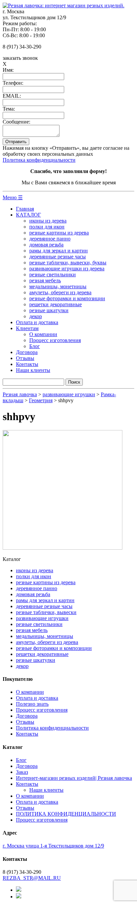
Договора (27, 352)
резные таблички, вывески (46, 612)
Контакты (27, 364)
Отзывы (25, 358)
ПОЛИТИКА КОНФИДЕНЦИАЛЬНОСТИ (66, 814)
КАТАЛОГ (28, 215)
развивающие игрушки (42, 618)
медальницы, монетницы (57, 286)
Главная (25, 209)
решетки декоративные (55, 304)
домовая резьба (46, 244)
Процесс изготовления (55, 340)
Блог (34, 346)
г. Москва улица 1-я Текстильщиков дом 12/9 (53, 846)
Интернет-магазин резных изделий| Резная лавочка (74, 778)
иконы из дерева (48, 221)
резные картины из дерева (59, 232)
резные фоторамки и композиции (67, 298)
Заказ (22, 772)
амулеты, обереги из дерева (60, 292)
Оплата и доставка (37, 322)
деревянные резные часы (57, 256)
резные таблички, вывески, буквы (67, 262)
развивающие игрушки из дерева (66, 268)
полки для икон (47, 226)
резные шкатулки (48, 310)
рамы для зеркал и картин (58, 250)
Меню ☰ (13, 197)
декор (35, 316)
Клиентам (27, 328)
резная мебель (45, 280)
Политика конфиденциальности (39, 160)
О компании (43, 334)
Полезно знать (32, 704)
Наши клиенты (33, 370)
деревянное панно (49, 238)
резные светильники (52, 274)
